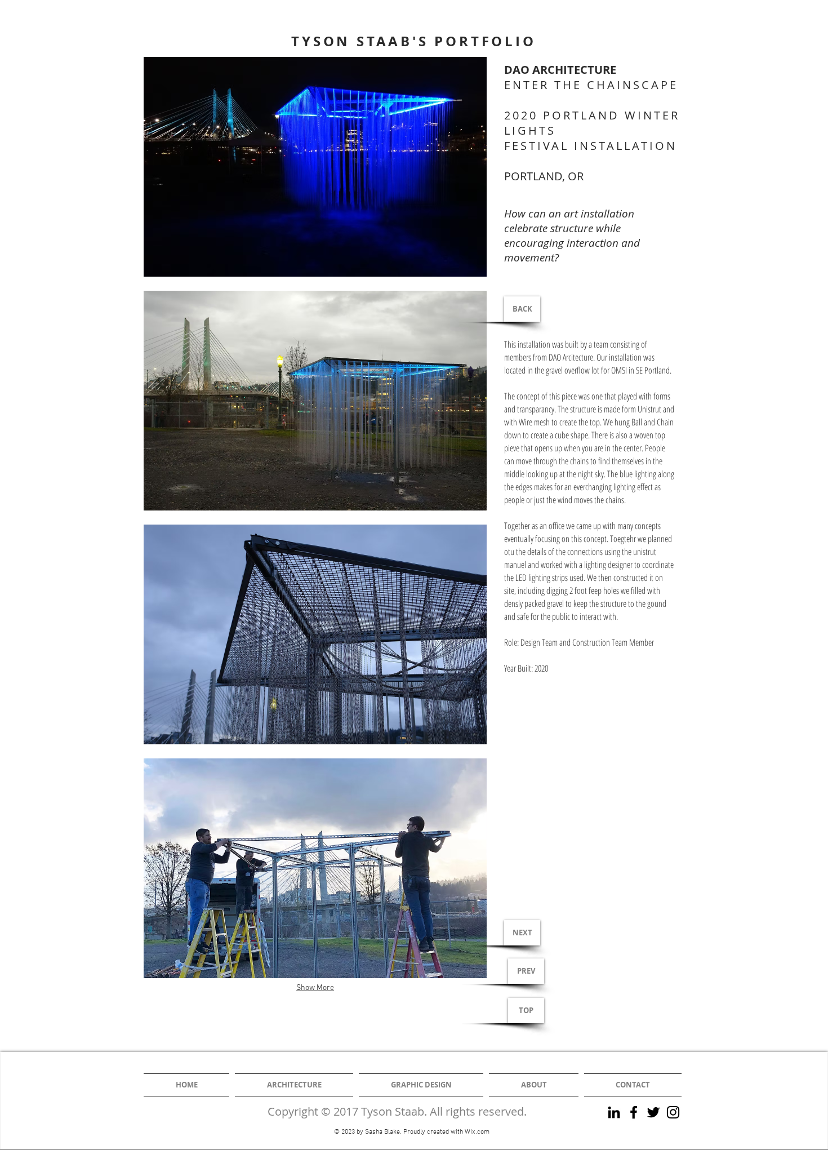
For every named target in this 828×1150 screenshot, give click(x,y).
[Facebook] (633, 1112)
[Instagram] (673, 1112)
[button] (315, 167)
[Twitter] (653, 1112)
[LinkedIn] (614, 1112)
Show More (315, 988)
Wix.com (477, 1132)
